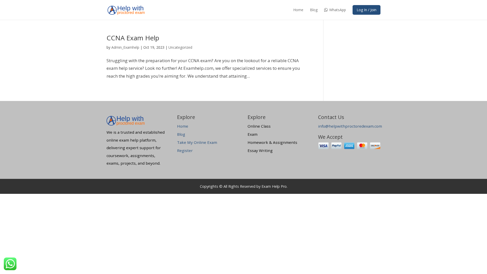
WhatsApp (337, 10)
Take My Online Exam (197, 142)
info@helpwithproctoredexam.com (350, 126)
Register (185, 150)
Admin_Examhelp (125, 47)
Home (298, 10)
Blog (314, 10)
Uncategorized (180, 47)
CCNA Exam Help (133, 37)
